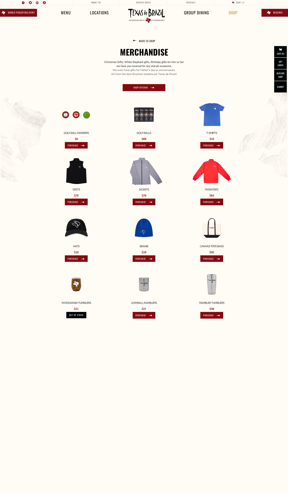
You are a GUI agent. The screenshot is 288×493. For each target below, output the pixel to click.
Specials (191, 2)
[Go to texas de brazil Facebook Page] (23, 2)
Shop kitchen (141, 87)
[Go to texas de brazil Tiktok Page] (44, 2)
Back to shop (147, 41)
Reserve (278, 12)
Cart (238, 2)
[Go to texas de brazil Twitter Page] (30, 2)
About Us (96, 2)
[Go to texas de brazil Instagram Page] (37, 2)
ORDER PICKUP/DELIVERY (21, 12)
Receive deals (143, 2)
